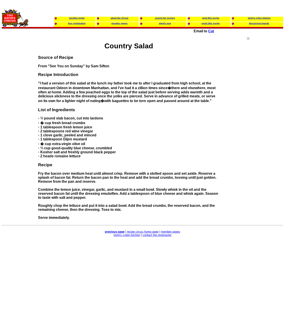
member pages (170, 231)
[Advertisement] (265, 122)
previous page (114, 231)
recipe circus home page (143, 231)
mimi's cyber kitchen (127, 235)
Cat (211, 31)
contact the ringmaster (156, 235)
